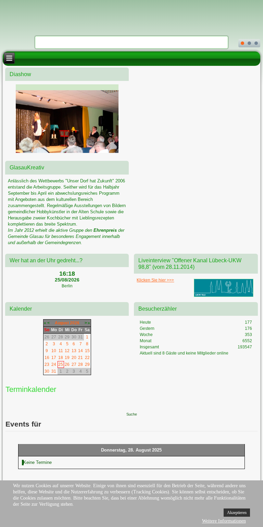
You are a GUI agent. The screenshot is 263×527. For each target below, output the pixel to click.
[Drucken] (246, 387)
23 (47, 364)
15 (87, 350)
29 (87, 364)
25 (60, 364)
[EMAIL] (253, 387)
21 (80, 357)
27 (74, 364)
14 (80, 350)
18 (60, 357)
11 (61, 350)
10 (53, 350)
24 (53, 364)
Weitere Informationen (224, 521)
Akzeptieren (237, 512)
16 (47, 357)
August (62, 323)
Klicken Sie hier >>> (155, 280)
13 (74, 350)
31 (53, 371)
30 (47, 371)
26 (67, 364)
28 (80, 364)
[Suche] (131, 402)
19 (67, 357)
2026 (74, 323)
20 (74, 357)
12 (67, 350)
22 (87, 357)
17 (53, 357)
